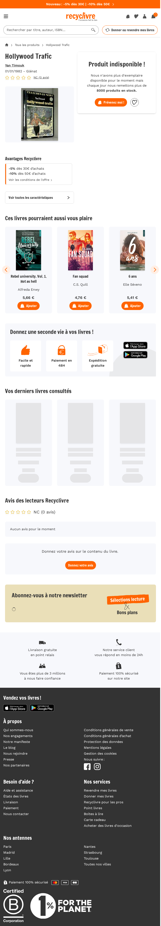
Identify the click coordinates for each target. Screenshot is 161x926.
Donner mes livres (98, 796)
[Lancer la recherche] (93, 30)
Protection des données (103, 742)
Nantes (89, 847)
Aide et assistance (18, 790)
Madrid (9, 852)
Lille (6, 858)
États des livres (15, 796)
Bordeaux (11, 864)
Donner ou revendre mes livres (132, 30)
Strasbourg (93, 852)
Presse (8, 759)
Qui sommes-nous (18, 730)
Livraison (10, 802)
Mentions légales (97, 748)
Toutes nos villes (97, 864)
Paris (7, 847)
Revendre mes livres (100, 790)
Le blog (9, 748)
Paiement (11, 808)
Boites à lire (93, 814)
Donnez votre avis (80, 565)
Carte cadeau (95, 820)
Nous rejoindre (15, 753)
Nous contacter (16, 814)
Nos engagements (17, 736)
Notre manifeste (16, 742)
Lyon (7, 870)
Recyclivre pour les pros (103, 802)
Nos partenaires (16, 765)
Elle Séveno (132, 285)
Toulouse (91, 858)
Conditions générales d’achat (107, 736)
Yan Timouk (14, 65)
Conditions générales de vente (108, 730)
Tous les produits (27, 45)
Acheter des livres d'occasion (108, 826)
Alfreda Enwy (28, 290)
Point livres (93, 808)
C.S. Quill (80, 285)
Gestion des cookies (100, 753)
